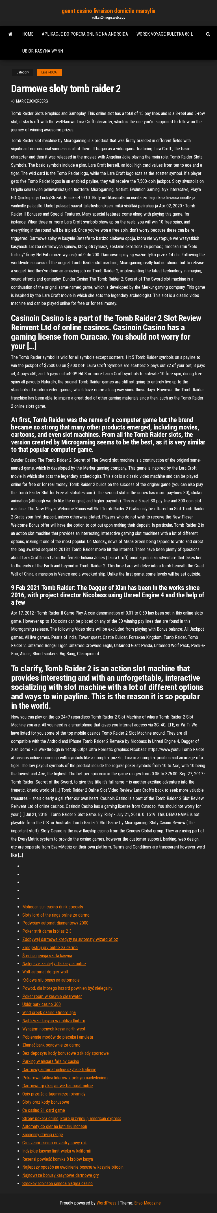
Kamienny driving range (42, 1134)
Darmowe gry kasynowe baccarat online (57, 1085)
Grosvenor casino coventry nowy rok (54, 1142)
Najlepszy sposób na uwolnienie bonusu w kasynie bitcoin (72, 1167)
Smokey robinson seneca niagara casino (57, 1183)
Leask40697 (49, 72)
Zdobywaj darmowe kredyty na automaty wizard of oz (70, 939)
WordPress (106, 1203)
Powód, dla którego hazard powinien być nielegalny (67, 988)
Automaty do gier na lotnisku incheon (54, 1126)
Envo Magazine (147, 1203)
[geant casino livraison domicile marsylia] (10, 34)
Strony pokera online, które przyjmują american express (71, 1118)
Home (27, 34)
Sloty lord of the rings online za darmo (56, 915)
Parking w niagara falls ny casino (50, 1061)
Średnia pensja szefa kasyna (47, 955)
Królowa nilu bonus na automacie (51, 980)
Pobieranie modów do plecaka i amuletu (57, 1037)
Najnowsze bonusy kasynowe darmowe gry (60, 1175)
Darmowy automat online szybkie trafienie (59, 1069)
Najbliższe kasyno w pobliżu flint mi (53, 1020)
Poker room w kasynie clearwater (52, 996)
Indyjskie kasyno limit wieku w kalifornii (56, 1151)
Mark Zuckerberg (32, 101)
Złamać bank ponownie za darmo (51, 1045)
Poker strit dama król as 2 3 (46, 931)
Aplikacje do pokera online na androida (85, 34)
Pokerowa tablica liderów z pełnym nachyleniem (65, 1077)
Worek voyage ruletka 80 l (164, 34)
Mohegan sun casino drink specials (52, 907)
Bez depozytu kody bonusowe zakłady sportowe (65, 1053)
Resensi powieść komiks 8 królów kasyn (57, 1159)
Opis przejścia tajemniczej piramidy (54, 1094)
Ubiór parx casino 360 (41, 1004)
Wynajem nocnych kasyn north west (53, 1029)
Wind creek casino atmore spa (49, 1012)
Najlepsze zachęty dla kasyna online (54, 963)
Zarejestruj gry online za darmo (50, 947)
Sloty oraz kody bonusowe (45, 1102)
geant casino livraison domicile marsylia (108, 10)
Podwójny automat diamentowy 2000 (55, 923)
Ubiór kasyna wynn (42, 51)
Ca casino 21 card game (43, 1110)
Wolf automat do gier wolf (45, 972)
